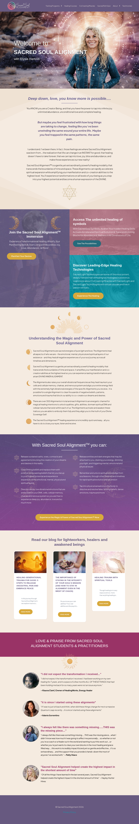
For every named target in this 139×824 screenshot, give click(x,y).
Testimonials (127, 6)
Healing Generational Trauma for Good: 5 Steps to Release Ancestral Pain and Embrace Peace (28, 583)
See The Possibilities (87, 243)
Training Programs (53, 6)
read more (25, 612)
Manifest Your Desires (21, 256)
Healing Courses (70, 6)
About (115, 6)
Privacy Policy (69, 812)
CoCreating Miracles (87, 6)
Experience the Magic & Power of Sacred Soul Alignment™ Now (69, 517)
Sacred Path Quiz (104, 6)
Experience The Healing (88, 296)
